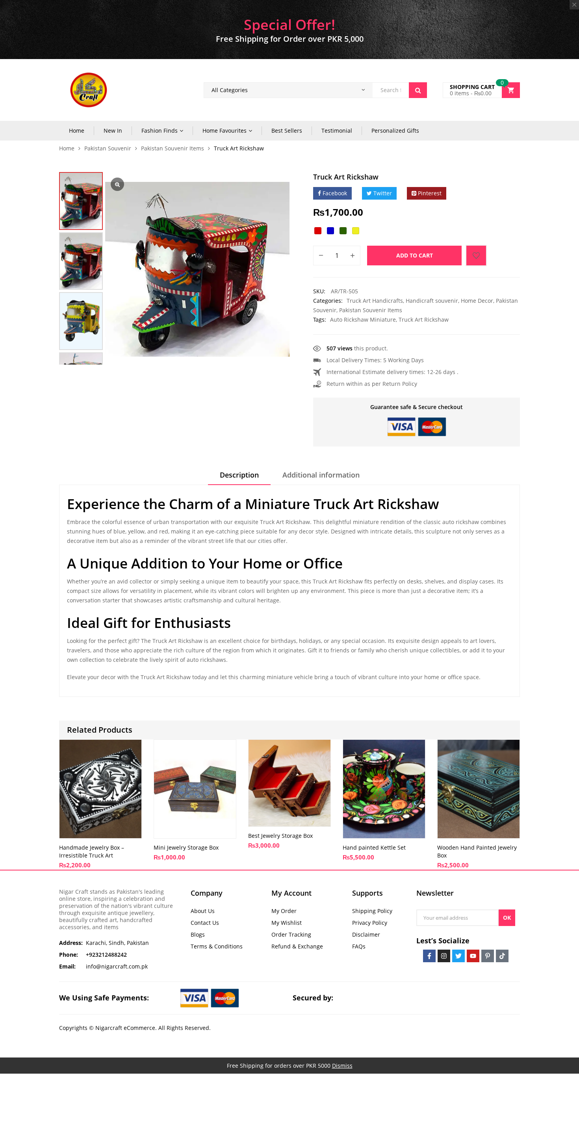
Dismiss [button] (342, 1065)
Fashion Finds (159, 130)
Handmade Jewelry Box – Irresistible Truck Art (91, 851)
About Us (203, 911)
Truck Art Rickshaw (424, 319)
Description (239, 475)
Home (76, 130)
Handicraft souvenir (432, 300)
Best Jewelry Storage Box (280, 835)
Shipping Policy (372, 911)
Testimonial (336, 130)
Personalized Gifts (395, 130)
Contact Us (205, 922)
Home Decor (477, 300)
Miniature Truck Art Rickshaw (342, 503)
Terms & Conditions (217, 946)
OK (507, 917)
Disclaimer (366, 934)
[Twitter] (458, 956)
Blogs (198, 934)
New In (113, 130)
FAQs (359, 946)
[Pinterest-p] (487, 956)
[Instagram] (444, 956)
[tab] (239, 477)
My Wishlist (286, 922)
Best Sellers (286, 130)
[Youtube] (473, 956)
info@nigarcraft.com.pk (117, 966)
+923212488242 (106, 954)
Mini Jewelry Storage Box (186, 847)
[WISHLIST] (476, 255)
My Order (284, 911)
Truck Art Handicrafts (375, 300)
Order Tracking (291, 934)
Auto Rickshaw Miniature (363, 319)
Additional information (321, 475)
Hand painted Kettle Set (374, 847)
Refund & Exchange (297, 946)
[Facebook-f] (429, 956)
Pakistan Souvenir (107, 148)
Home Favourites (224, 130)
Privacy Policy (369, 922)
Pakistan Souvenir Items (172, 148)
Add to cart (414, 255)
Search (418, 90)
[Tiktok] (502, 956)
